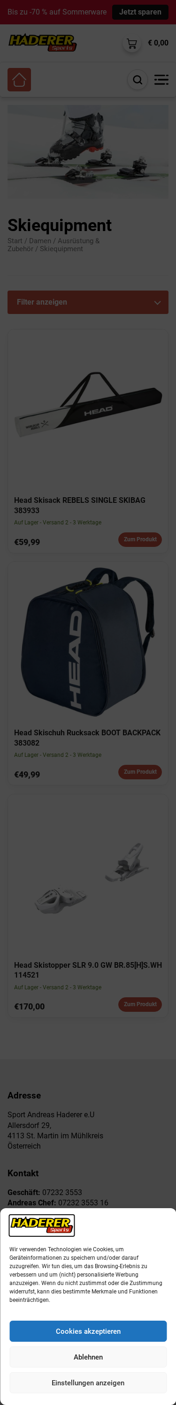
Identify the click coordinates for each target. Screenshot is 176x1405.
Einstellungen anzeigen (88, 1383)
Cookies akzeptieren (88, 1331)
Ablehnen (88, 1357)
